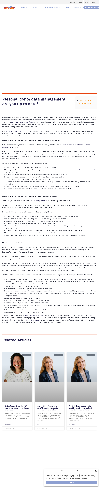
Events (86, 2)
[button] (96, 471)
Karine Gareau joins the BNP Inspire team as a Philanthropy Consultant (17, 408)
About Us (24, 7)
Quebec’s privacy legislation (38, 201)
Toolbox (80, 2)
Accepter (71, 482)
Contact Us (77, 7)
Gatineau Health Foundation (86, 170)
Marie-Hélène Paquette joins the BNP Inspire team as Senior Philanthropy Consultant (49, 408)
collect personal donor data (34, 315)
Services (35, 7)
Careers (67, 7)
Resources (72, 2)
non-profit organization (13, 131)
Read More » (8, 424)
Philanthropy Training (51, 7)
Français (93, 2)
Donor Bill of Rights (32, 320)
